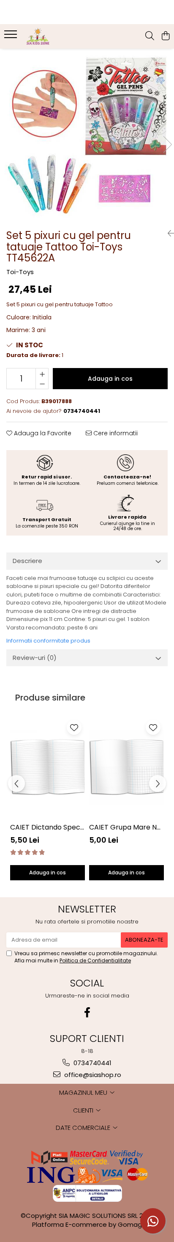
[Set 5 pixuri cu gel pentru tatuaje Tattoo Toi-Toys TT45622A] (87, 136)
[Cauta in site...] (149, 36)
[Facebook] (87, 1012)
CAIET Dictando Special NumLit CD (47, 827)
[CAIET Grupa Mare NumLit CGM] (126, 767)
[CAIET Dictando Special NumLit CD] (47, 767)
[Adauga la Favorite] (74, 727)
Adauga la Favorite (41, 433)
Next (167, 144)
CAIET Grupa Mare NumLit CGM (126, 827)
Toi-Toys (20, 271)
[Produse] (11, 36)
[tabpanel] (87, 136)
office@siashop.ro (92, 1074)
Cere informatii (115, 433)
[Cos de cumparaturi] (165, 36)
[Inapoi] (167, 233)
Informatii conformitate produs (48, 641)
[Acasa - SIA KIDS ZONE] (55, 36)
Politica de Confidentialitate (95, 960)
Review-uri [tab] (35, 657)
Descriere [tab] (27, 560)
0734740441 (91, 1062)
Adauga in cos (110, 378)
